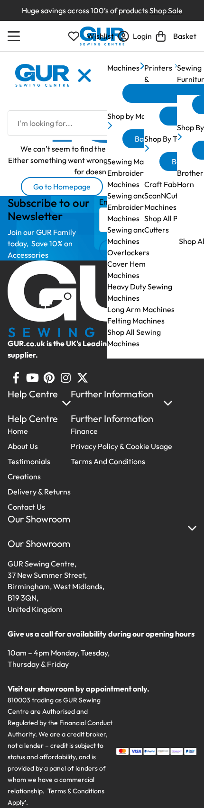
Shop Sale (166, 10)
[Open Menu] (15, 36)
